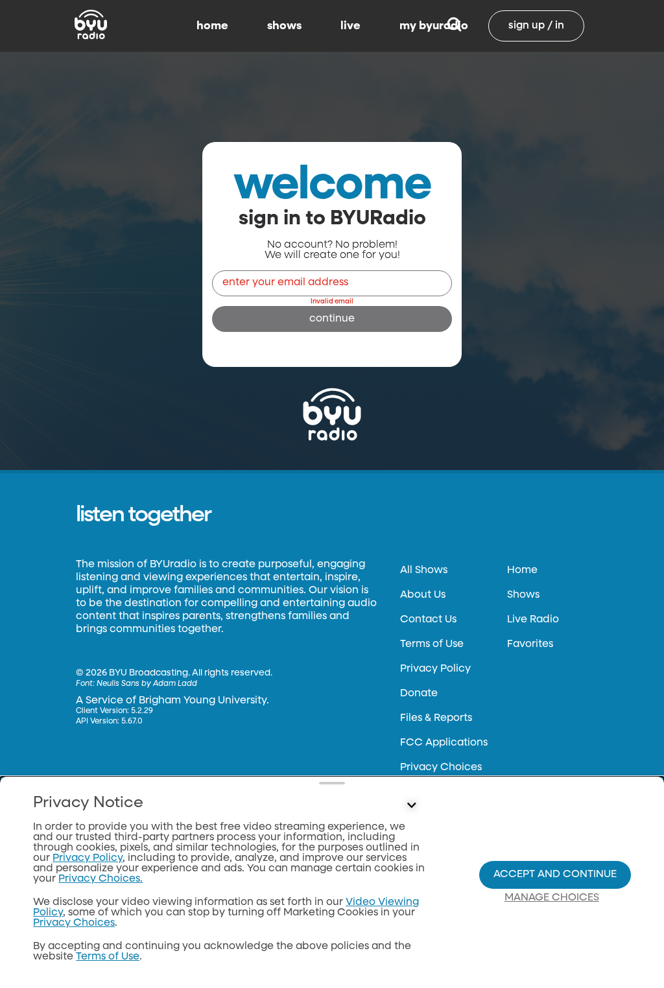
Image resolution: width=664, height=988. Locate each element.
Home (522, 570)
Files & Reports (436, 718)
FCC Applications (444, 743)
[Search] (454, 25)
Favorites (530, 644)
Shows (523, 595)
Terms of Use (432, 644)
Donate (419, 693)
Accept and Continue (555, 874)
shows (284, 26)
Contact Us (428, 620)
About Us (422, 595)
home (212, 26)
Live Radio (533, 620)
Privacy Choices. (100, 879)
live (350, 26)
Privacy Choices (441, 767)
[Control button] (411, 806)
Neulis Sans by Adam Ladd (147, 684)
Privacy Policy (435, 669)
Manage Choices (551, 898)
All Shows (423, 570)
